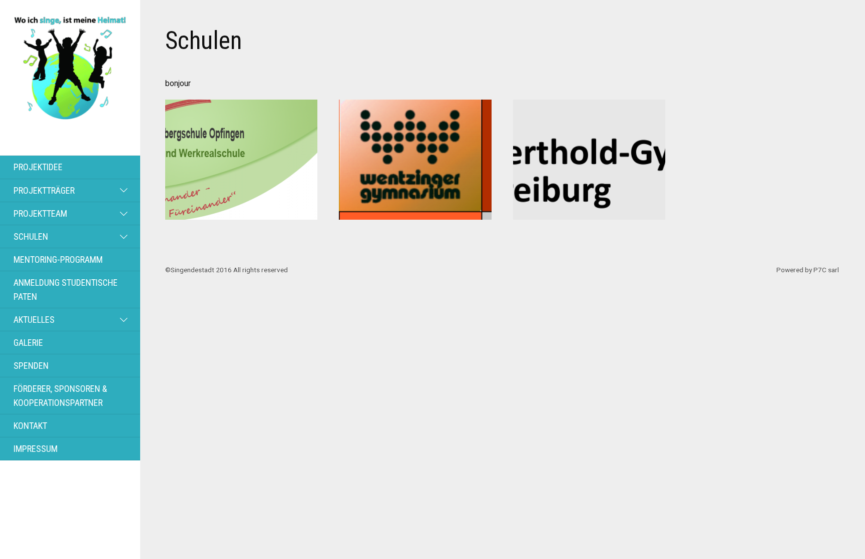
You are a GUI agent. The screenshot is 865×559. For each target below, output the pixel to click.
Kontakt (30, 425)
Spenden (31, 365)
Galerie (28, 342)
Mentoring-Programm (58, 259)
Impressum (36, 448)
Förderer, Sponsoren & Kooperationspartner (60, 395)
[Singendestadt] (70, 116)
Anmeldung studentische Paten (66, 289)
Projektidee (38, 167)
